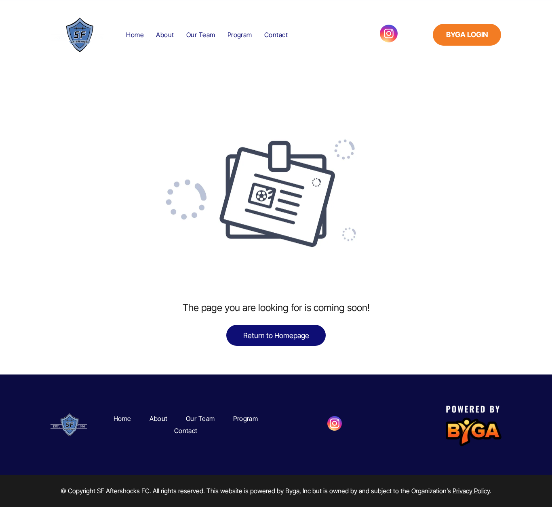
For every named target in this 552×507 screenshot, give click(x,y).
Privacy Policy (471, 491)
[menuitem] (135, 34)
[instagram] (389, 34)
